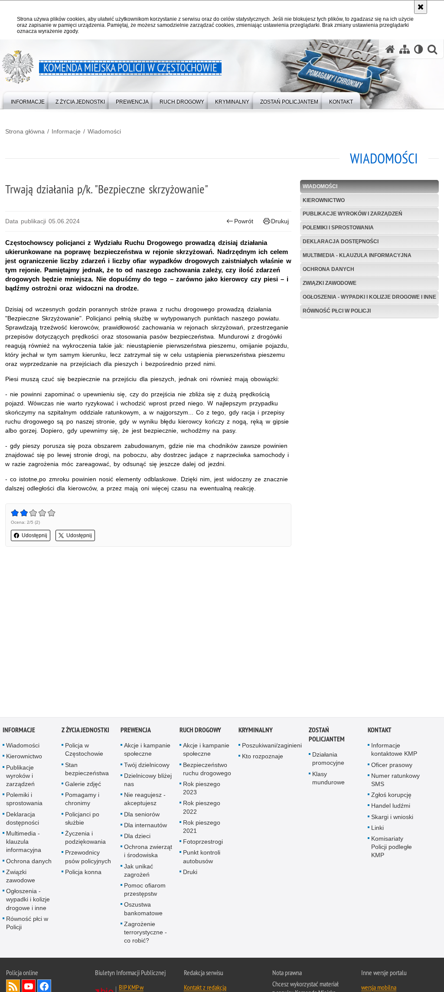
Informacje (66, 131)
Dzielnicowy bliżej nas (148, 780)
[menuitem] (28, 100)
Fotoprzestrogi (203, 842)
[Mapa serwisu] (404, 49)
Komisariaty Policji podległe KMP (391, 847)
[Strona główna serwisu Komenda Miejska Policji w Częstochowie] (390, 49)
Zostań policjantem (327, 735)
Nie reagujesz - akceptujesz (145, 799)
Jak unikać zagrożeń (138, 870)
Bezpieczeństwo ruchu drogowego (207, 769)
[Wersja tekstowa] (418, 49)
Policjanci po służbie (82, 818)
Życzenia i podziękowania (85, 838)
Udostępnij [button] (34, 535)
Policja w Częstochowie (84, 750)
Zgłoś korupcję (391, 795)
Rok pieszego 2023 (201, 788)
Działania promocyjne (328, 759)
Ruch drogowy (200, 730)
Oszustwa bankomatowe (143, 909)
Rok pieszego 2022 (201, 808)
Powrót (243, 221)
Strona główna (25, 131)
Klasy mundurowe (328, 778)
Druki (190, 872)
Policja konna (83, 872)
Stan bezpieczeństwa (87, 769)
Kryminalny (255, 730)
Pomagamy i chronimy (82, 799)
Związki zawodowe (329, 283)
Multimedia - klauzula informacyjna (357, 255)
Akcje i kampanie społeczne (147, 750)
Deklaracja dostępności (341, 241)
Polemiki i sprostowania (338, 228)
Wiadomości (104, 131)
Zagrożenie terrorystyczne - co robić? (145, 932)
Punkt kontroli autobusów (201, 857)
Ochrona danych (328, 269)
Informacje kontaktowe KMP (394, 750)
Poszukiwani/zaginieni (272, 746)
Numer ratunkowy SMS (395, 780)
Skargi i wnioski (392, 817)
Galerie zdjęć (83, 784)
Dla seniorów (142, 814)
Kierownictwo (324, 200)
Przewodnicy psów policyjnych (88, 857)
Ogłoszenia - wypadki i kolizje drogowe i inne (369, 297)
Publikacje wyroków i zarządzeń (352, 214)
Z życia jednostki (85, 730)
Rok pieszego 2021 (201, 827)
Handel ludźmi (390, 806)
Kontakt (380, 730)
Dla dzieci (137, 836)
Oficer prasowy (391, 765)
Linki (377, 828)
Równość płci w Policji (337, 311)
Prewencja (136, 730)
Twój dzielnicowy (147, 765)
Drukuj (280, 221)
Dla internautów (145, 825)
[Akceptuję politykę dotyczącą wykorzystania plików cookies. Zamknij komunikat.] (420, 7)
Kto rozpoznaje (262, 757)
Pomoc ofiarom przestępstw (145, 890)
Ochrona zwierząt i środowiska (148, 851)
